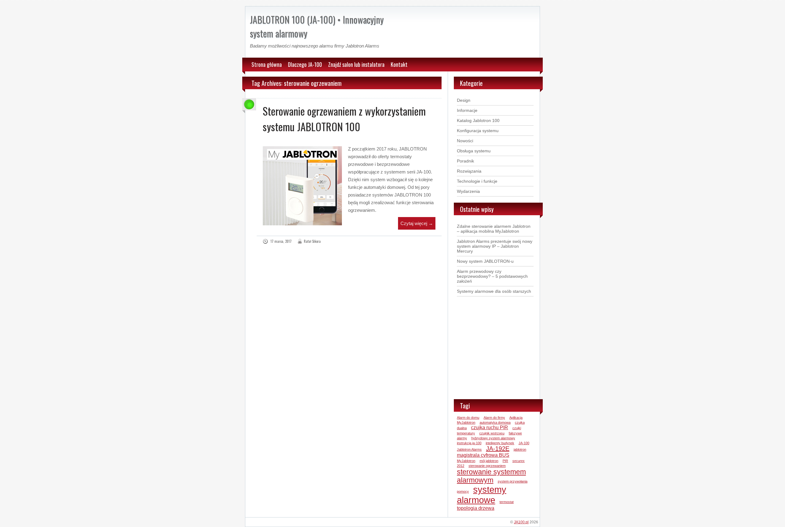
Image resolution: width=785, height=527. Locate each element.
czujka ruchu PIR (489, 427)
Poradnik (465, 160)
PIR (505, 461)
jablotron (520, 449)
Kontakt (399, 64)
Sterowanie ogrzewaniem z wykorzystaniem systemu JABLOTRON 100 (344, 118)
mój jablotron (489, 461)
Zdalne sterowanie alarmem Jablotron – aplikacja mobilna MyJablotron (493, 229)
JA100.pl (521, 522)
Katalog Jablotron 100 (478, 120)
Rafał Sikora (312, 241)
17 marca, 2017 (281, 241)
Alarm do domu (468, 417)
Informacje (467, 110)
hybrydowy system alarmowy (493, 438)
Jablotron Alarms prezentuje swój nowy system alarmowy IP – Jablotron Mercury (494, 246)
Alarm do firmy (494, 417)
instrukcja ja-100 (469, 443)
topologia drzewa (475, 508)
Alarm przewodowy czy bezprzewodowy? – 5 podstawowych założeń (492, 276)
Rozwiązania (469, 171)
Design (463, 100)
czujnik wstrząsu (491, 433)
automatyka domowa (495, 422)
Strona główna (266, 64)
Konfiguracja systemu (478, 130)
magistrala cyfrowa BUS (483, 455)
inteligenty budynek (500, 443)
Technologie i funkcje (477, 181)
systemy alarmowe (481, 494)
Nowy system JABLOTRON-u (485, 261)
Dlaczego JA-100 (305, 64)
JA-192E (497, 448)
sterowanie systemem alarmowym (491, 476)
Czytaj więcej (416, 223)
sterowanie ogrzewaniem (487, 466)
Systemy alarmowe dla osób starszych (494, 291)
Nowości (465, 140)
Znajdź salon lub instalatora (356, 64)
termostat (507, 502)
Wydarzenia (468, 191)
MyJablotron (466, 461)
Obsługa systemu (474, 150)
